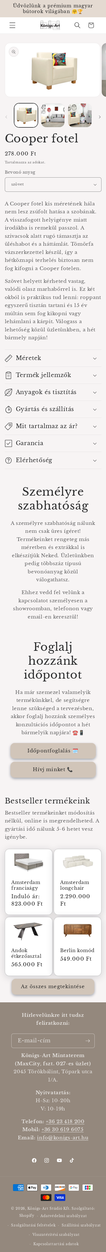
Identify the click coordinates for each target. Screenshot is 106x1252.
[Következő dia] (100, 117)
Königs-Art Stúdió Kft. (49, 1208)
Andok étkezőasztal (26, 953)
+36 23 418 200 (65, 1121)
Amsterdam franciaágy (25, 885)
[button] (12, 25)
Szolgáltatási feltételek (33, 1225)
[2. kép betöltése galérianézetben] (53, 115)
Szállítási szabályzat (81, 1225)
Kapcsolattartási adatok (56, 1244)
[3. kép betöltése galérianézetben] (80, 115)
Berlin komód (77, 950)
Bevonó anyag (20, 172)
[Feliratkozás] (87, 1041)
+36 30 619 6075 (63, 1129)
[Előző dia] (6, 117)
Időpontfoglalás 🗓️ (53, 751)
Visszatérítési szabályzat (56, 1234)
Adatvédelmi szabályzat (63, 1216)
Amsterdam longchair (74, 885)
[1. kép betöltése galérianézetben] (26, 115)
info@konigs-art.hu (62, 1138)
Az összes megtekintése (53, 986)
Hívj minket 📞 (53, 769)
